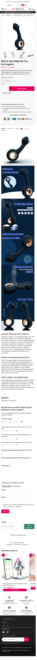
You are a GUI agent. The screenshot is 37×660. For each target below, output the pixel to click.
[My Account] (29, 9)
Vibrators (8, 15)
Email (3, 497)
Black (3, 81)
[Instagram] (7, 632)
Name (3, 490)
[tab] (3, 128)
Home (2, 15)
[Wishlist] (27, 556)
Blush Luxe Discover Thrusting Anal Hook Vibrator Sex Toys (15, 584)
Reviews (19, 128)
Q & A (26, 128)
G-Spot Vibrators (17, 15)
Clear (2, 84)
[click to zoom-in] (17, 33)
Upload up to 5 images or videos (13, 483)
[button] (32, 9)
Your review (5, 466)
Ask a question (29, 526)
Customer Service (8, 619)
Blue (8, 81)
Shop (4, 622)
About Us (5, 626)
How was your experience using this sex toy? (16, 450)
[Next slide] (32, 33)
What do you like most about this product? (16, 458)
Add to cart (21, 88)
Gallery (3, 128)
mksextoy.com (18, 647)
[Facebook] (3, 632)
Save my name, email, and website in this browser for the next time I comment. (18, 505)
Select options (15, 590)
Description (10, 128)
